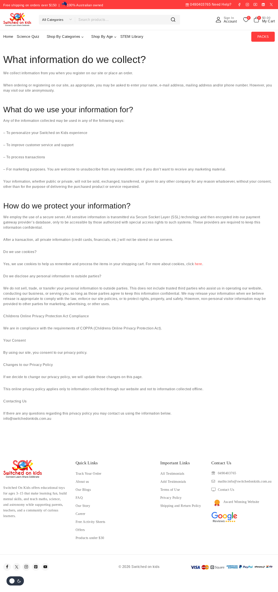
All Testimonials (172, 473)
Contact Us (226, 489)
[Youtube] (45, 567)
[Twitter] (16, 567)
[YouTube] (255, 4)
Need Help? (222, 4)
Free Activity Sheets (90, 522)
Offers (80, 530)
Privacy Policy (171, 497)
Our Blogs (83, 489)
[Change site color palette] (15, 580)
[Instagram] (247, 4)
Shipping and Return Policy (180, 506)
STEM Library (132, 37)
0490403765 (200, 4)
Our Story (83, 506)
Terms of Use (170, 489)
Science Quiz (28, 37)
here (198, 264)
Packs (263, 36)
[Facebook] (239, 4)
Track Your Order (88, 473)
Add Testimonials (173, 481)
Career (80, 514)
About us (82, 481)
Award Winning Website (241, 502)
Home (8, 37)
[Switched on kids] (17, 19)
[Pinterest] (36, 567)
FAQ (79, 497)
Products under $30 (90, 538)
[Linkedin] (263, 4)
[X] (271, 4)
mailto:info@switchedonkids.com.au (245, 481)
